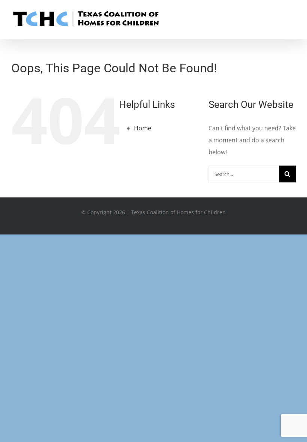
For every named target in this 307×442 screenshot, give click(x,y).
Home (142, 128)
